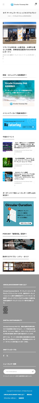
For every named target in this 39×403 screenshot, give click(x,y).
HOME (9, 16)
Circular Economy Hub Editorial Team (23, 150)
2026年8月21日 (18, 166)
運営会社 (29, 394)
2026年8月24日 (18, 152)
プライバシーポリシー (10, 398)
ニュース (7, 40)
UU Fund (10, 331)
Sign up (32, 372)
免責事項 (21, 398)
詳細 (26, 342)
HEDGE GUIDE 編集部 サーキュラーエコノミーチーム (15, 55)
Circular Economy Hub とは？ (14, 394)
